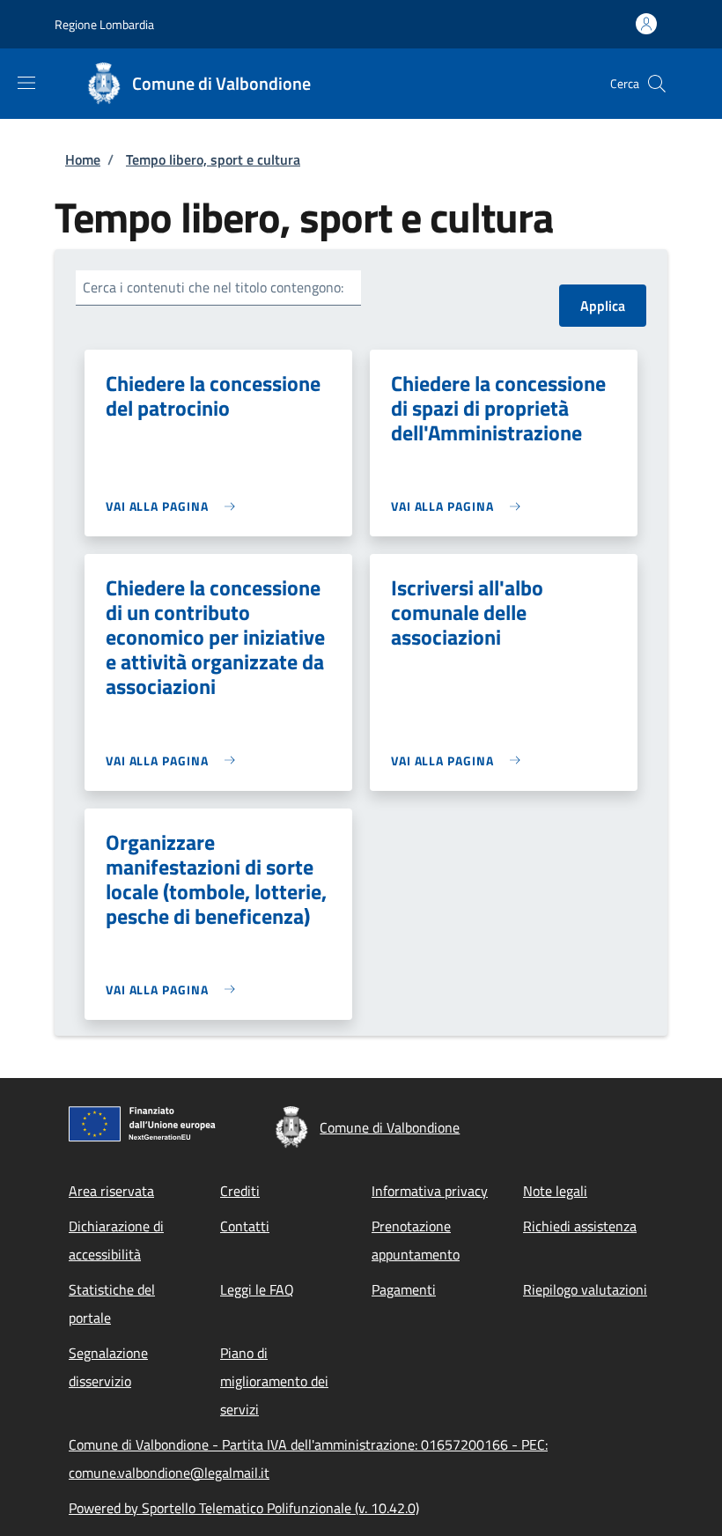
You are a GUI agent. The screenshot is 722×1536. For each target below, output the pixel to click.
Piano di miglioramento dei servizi (274, 1381)
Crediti (240, 1190)
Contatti (244, 1226)
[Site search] (656, 83)
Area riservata (111, 1190)
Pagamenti (404, 1289)
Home (82, 159)
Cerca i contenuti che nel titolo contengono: (213, 287)
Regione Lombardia (104, 24)
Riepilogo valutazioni (585, 1289)
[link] (175, 506)
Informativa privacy (430, 1190)
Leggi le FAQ (257, 1289)
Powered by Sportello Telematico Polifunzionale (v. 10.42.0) (244, 1507)
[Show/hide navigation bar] (26, 82)
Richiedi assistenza (580, 1226)
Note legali (555, 1190)
